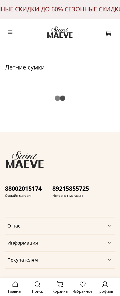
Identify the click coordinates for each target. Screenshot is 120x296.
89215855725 (70, 188)
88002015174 (23, 188)
